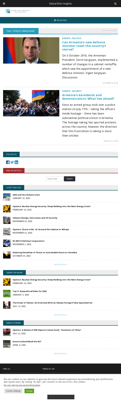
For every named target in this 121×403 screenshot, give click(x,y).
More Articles (60, 264)
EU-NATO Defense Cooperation (28, 241)
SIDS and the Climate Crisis (26, 194)
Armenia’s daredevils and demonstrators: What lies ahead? (88, 97)
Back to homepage (108, 30)
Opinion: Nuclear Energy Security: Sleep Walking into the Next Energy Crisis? (52, 206)
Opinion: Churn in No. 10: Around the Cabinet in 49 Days (41, 229)
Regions (61, 20)
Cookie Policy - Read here (61, 397)
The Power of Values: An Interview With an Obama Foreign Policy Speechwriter (53, 302)
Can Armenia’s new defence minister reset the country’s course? (84, 45)
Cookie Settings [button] (13, 391)
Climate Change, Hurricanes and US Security (35, 218)
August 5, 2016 (111, 141)
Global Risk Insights (60, 3)
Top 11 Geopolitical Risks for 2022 (30, 291)
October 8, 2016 (110, 83)
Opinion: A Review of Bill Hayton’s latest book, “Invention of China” (47, 330)
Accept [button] (29, 391)
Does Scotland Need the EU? (27, 341)
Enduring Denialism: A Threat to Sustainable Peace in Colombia (45, 252)
